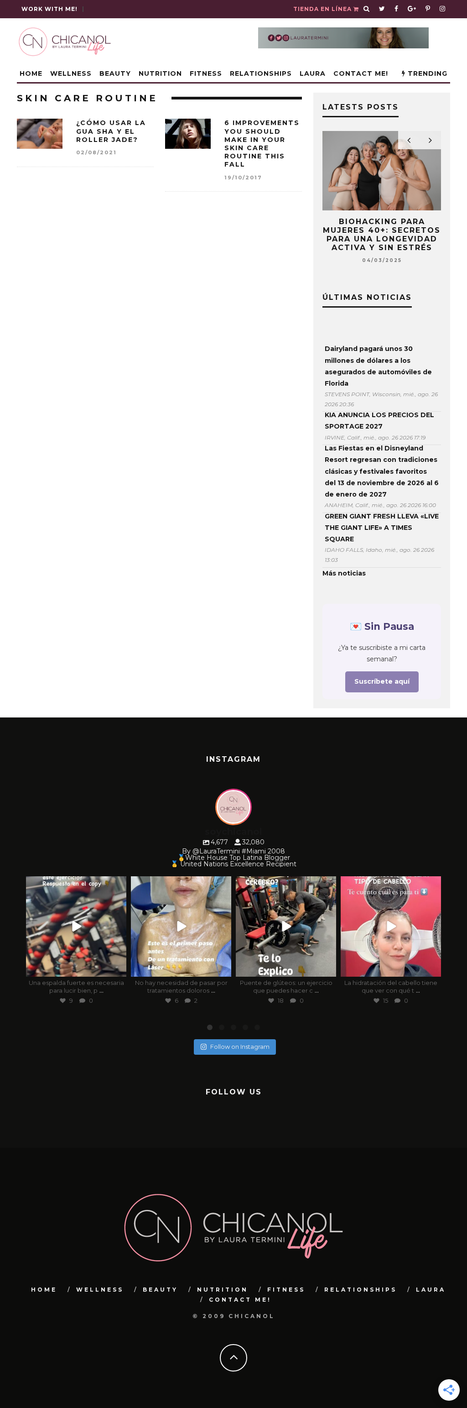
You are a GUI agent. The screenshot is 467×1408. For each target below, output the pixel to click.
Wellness (71, 73)
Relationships (261, 73)
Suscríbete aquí (382, 681)
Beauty (115, 73)
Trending (426, 73)
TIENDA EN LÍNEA (323, 8)
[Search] (366, 9)
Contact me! (360, 73)
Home (31, 73)
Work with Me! (49, 8)
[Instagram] (117, 968)
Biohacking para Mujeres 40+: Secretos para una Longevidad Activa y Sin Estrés (382, 234)
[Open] (76, 926)
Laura (313, 73)
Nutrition (160, 73)
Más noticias (344, 573)
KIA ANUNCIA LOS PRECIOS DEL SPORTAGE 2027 (379, 420)
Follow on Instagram (240, 1046)
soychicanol (75, 885)
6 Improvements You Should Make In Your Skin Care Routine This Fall (262, 143)
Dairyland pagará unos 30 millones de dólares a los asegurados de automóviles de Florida (378, 366)
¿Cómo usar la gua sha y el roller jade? (111, 131)
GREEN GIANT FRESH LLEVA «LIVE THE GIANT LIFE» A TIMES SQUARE (382, 527)
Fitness (206, 73)
